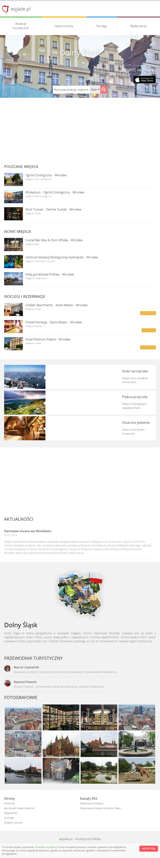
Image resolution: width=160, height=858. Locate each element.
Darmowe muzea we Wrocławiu (27, 531)
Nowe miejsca (17, 231)
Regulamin (10, 813)
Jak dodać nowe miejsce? (19, 808)
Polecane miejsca (21, 166)
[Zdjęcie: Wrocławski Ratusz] (61, 744)
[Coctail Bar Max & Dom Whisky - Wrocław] (13, 244)
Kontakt (9, 818)
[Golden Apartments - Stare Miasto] (13, 309)
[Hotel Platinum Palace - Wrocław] (13, 343)
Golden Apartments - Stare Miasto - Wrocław (56, 305)
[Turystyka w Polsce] (80, 594)
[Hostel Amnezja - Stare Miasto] (13, 326)
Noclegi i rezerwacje (24, 296)
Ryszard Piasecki (25, 682)
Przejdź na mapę (138, 69)
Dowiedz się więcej (46, 847)
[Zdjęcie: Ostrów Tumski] (99, 744)
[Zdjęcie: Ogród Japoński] (99, 771)
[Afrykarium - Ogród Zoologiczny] (13, 196)
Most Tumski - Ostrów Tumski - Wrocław (53, 209)
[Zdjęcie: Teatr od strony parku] (137, 744)
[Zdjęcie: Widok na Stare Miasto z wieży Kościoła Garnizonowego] (23, 717)
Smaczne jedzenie (136, 422)
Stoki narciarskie (135, 371)
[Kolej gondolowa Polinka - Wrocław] (13, 278)
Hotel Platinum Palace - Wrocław (47, 339)
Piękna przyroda (135, 397)
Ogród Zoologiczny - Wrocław (45, 175)
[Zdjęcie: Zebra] (61, 771)
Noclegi (101, 26)
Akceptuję (148, 848)
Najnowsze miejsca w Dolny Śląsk (100, 808)
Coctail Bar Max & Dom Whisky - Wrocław (54, 240)
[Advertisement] (80, 129)
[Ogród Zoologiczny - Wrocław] (13, 179)
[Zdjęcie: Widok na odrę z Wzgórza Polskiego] (23, 771)
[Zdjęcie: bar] (99, 717)
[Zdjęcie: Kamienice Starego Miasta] (137, 717)
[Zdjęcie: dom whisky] (61, 717)
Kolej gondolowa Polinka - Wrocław (49, 274)
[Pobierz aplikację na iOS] (144, 80)
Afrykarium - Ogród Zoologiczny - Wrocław (54, 192)
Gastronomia (64, 26)
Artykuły (9, 803)
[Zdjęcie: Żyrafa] (137, 771)
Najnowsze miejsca (91, 803)
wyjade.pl (21, 8)
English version (13, 822)
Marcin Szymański (26, 667)
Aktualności (18, 519)
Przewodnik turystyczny (33, 658)
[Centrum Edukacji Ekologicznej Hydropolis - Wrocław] (13, 261)
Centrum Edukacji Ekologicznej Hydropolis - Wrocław (61, 257)
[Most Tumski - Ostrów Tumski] (13, 213)
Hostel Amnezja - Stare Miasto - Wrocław (53, 322)
